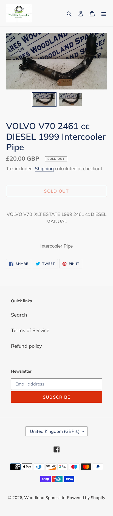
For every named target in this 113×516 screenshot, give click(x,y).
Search (19, 315)
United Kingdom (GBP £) (55, 431)
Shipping (44, 168)
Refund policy (26, 346)
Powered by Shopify (86, 497)
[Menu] (103, 13)
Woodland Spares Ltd (45, 497)
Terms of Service (30, 330)
